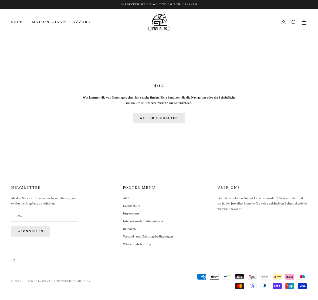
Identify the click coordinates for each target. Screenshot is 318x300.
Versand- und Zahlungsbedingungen (148, 237)
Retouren (129, 229)
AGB (126, 198)
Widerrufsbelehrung (137, 244)
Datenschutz (131, 206)
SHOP (17, 22)
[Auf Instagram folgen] (13, 260)
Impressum (131, 214)
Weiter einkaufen (159, 118)
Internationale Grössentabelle (143, 221)
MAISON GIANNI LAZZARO (61, 22)
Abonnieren (31, 231)
